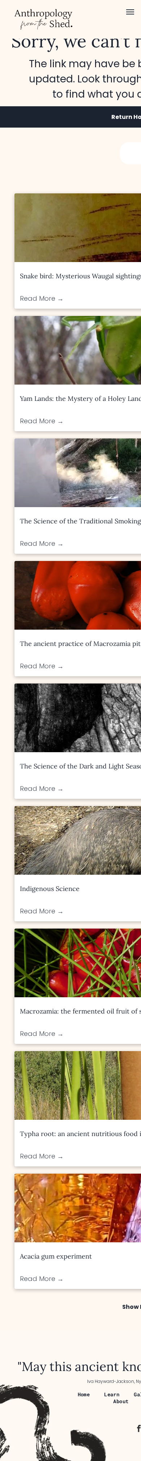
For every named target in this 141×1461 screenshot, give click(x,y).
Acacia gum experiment (56, 1256)
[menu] (130, 12)
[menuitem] (83, 1394)
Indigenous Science (50, 888)
